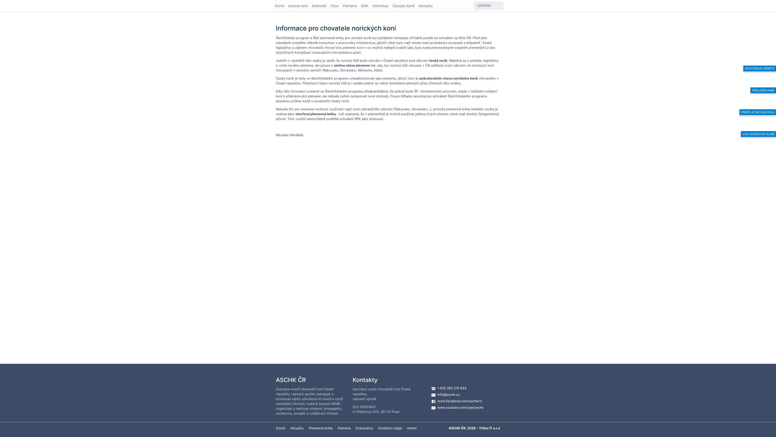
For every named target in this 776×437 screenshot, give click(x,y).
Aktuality (297, 428)
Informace (380, 6)
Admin (412, 428)
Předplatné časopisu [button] (757, 112)
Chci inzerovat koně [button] (758, 134)
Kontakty (426, 6)
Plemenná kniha (321, 428)
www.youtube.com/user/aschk (461, 407)
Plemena (350, 6)
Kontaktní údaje (390, 428)
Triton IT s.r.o (489, 428)
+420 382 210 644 (452, 388)
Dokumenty (364, 428)
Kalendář (319, 6)
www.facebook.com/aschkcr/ (460, 401)
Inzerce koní (298, 6)
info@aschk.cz (449, 394)
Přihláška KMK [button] (763, 90)
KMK (364, 6)
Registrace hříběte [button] (759, 68)
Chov (334, 6)
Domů (279, 6)
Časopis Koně (404, 6)
